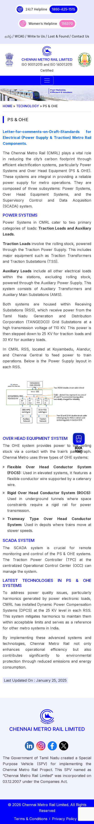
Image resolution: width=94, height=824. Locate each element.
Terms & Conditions (30, 818)
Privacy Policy (64, 818)
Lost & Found (58, 36)
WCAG (19, 36)
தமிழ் (8, 36)
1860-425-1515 (63, 9)
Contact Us (80, 36)
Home (7, 106)
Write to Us (36, 36)
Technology (27, 106)
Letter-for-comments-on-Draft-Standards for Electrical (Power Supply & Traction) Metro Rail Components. (47, 137)
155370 (67, 23)
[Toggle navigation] (47, 80)
